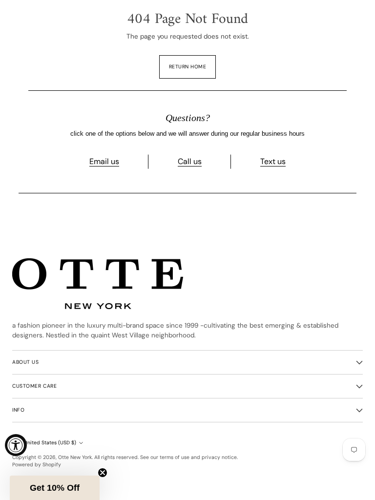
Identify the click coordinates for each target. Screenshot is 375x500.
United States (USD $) (50, 442)
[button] (55, 488)
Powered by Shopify (36, 464)
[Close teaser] (102, 473)
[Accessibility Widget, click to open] (16, 445)
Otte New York (75, 457)
